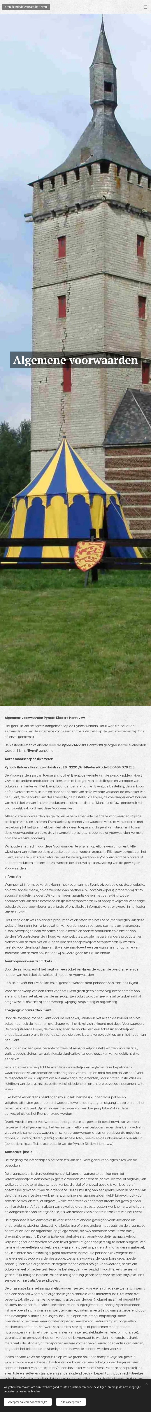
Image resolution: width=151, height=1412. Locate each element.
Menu (145, 7)
